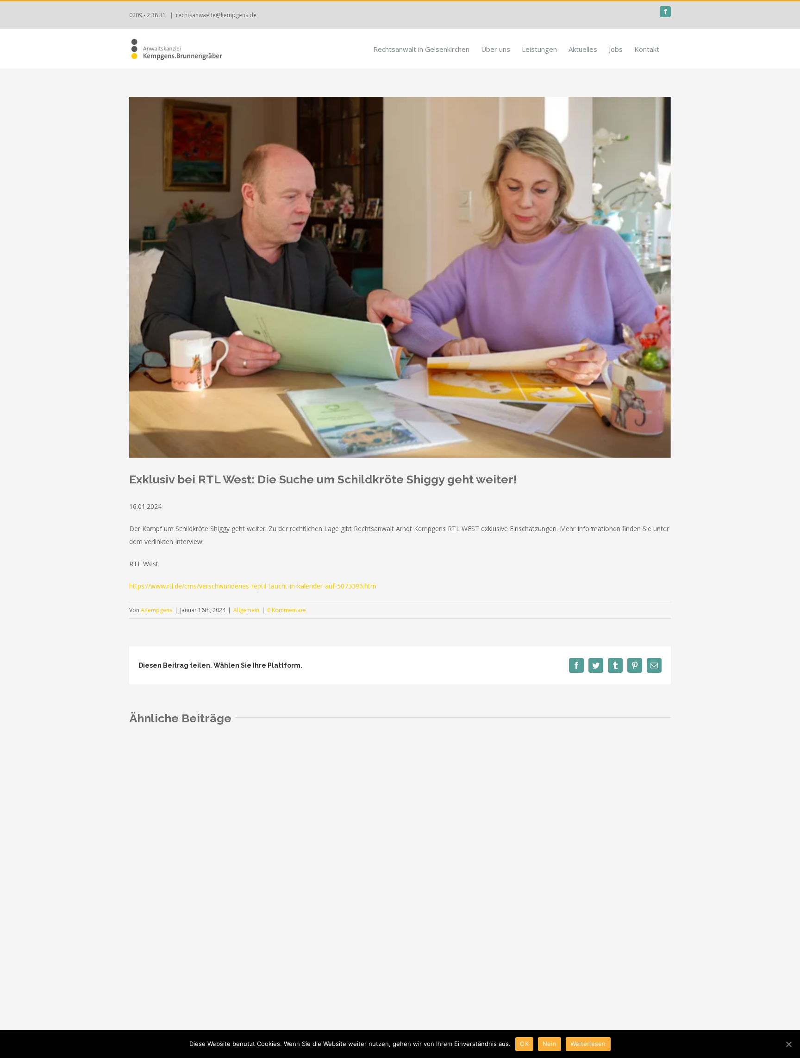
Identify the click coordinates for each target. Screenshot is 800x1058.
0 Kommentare (286, 610)
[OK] (788, 1044)
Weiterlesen (588, 1043)
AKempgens (156, 610)
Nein (549, 1043)
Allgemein (246, 610)
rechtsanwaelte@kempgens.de (216, 15)
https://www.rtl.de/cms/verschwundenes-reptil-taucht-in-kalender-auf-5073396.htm (252, 586)
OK (524, 1043)
